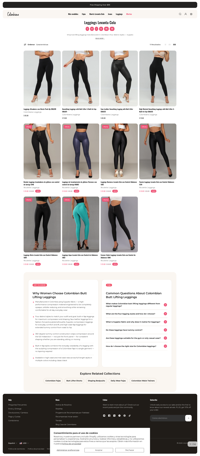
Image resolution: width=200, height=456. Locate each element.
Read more (100, 38)
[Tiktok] (129, 415)
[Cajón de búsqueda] (180, 14)
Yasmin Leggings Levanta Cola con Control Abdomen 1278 (156, 183)
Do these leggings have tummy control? (124, 330)
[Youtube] (119, 415)
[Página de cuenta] (185, 14)
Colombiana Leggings (32, 112)
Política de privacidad (71, 444)
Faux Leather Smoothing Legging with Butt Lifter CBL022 (117, 110)
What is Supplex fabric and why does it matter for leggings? (133, 322)
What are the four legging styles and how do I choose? (130, 314)
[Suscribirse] (188, 418)
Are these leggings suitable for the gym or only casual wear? (133, 338)
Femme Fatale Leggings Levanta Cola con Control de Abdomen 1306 (118, 256)
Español (11, 443)
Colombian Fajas (53, 381)
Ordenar (38, 45)
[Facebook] (109, 415)
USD (25, 443)
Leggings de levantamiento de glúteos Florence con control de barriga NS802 (79, 183)
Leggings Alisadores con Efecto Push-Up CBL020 (40, 109)
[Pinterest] (124, 415)
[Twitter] (114, 415)
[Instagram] (104, 415)
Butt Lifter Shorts (74, 381)
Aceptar (99, 450)
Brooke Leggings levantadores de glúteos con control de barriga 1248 (41, 183)
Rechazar (129, 450)
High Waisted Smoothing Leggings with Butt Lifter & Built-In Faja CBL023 (156, 110)
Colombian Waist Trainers (143, 381)
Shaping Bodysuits (96, 381)
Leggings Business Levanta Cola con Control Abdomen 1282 (119, 183)
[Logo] (13, 14)
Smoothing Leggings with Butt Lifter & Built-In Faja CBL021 (79, 110)
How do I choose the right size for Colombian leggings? (131, 346)
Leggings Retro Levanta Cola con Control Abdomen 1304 (41, 256)
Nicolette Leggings (31, 187)
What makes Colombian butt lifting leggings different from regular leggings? (133, 304)
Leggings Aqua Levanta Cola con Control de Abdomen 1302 (80, 256)
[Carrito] (191, 14)
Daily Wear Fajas (118, 381)
